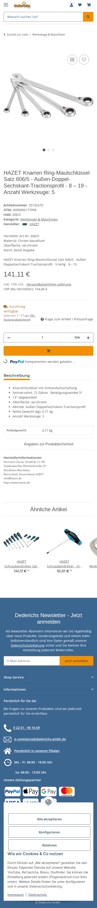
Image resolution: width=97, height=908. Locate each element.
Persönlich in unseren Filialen (37, 751)
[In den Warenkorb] (7, 48)
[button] (71, 4)
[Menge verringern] (9, 337)
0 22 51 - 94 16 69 (26, 728)
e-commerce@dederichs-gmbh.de (40, 739)
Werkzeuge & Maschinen (39, 219)
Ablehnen (49, 845)
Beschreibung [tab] (17, 375)
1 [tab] (44, 150)
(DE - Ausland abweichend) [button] (20, 317)
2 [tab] (48, 150)
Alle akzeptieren (49, 819)
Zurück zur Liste (17, 34)
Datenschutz (37, 895)
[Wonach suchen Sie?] (88, 17)
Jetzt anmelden (76, 661)
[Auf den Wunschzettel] (84, 60)
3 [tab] (53, 150)
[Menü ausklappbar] (6, 3)
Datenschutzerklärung (27, 645)
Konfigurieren (49, 832)
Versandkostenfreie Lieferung (49, 284)
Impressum (15, 895)
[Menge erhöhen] (88, 337)
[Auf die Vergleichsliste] (72, 60)
